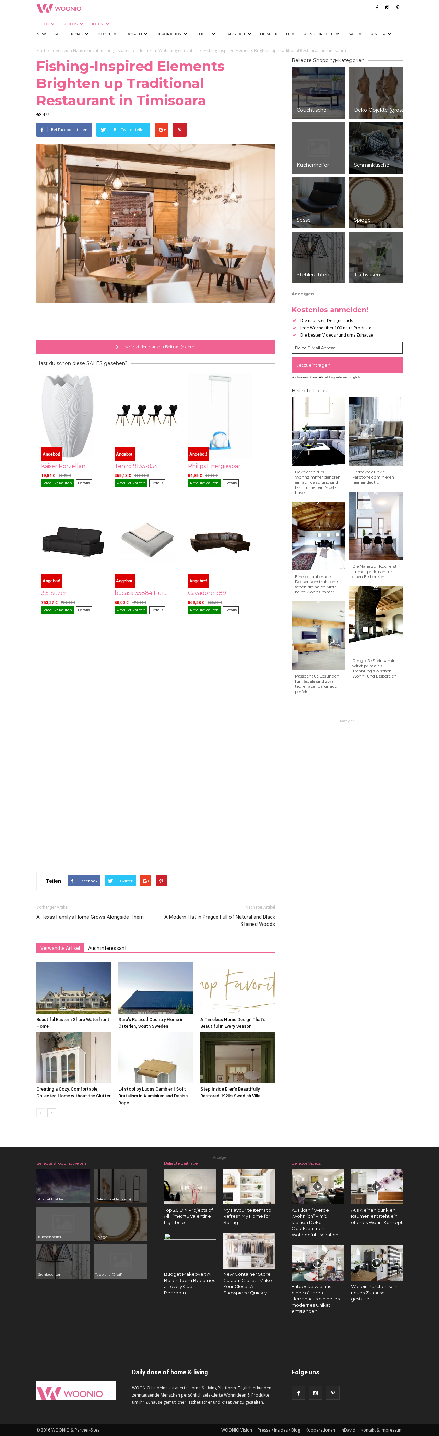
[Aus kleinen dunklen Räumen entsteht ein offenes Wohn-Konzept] (377, 1186)
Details (84, 483)
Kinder (378, 34)
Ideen (98, 24)
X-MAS (77, 34)
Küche (203, 34)
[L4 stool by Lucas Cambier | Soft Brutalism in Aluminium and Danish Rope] (155, 1057)
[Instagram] (387, 7)
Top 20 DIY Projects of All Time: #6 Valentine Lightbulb (188, 1216)
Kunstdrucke (318, 34)
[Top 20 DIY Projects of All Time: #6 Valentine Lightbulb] (190, 1186)
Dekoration (169, 34)
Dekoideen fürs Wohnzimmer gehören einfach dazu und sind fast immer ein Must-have (318, 482)
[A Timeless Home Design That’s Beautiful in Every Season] (237, 988)
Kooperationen (320, 1430)
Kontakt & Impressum (382, 1430)
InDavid (348, 1430)
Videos (70, 24)
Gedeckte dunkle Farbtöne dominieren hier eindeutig (373, 477)
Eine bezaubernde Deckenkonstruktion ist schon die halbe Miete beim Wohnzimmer (318, 584)
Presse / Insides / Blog (279, 1430)
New (41, 34)
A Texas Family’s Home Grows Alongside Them (90, 917)
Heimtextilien (274, 34)
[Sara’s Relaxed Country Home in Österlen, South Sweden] (155, 988)
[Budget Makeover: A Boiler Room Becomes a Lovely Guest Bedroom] (190, 1259)
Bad (352, 34)
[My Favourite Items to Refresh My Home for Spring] (249, 1186)
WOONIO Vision (236, 1430)
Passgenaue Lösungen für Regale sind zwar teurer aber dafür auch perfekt (317, 683)
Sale (58, 34)
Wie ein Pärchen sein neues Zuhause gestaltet (374, 1293)
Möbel (104, 34)
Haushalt (235, 34)
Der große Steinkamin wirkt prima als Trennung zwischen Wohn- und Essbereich (374, 668)
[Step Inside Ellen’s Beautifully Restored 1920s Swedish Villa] (237, 1057)
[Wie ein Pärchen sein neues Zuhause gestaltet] (377, 1263)
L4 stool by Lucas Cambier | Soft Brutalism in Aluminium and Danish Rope (153, 1095)
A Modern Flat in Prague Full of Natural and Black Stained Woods (219, 920)
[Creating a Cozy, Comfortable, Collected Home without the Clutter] (73, 1057)
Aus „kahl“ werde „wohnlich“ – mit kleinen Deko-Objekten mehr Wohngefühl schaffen (315, 1222)
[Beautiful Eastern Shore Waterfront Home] (73, 988)
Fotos (42, 24)
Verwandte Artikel (60, 948)
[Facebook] (377, 7)
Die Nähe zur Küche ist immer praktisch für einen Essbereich (374, 571)
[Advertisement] (155, 322)
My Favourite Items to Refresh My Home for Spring (247, 1216)
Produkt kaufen (57, 483)
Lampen (134, 34)
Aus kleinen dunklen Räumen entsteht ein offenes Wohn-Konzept (377, 1216)
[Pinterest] (397, 7)
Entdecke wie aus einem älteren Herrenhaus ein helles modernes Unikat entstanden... (316, 1299)
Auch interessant (107, 948)
